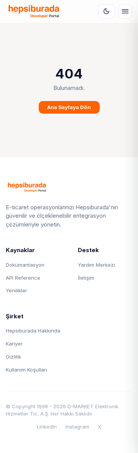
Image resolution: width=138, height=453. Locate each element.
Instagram (77, 427)
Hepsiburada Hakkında (33, 331)
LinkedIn (47, 427)
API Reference (23, 278)
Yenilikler (16, 290)
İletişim (86, 278)
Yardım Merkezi (96, 265)
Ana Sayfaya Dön (69, 107)
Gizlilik (13, 357)
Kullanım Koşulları (26, 370)
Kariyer (14, 344)
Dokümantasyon (25, 265)
